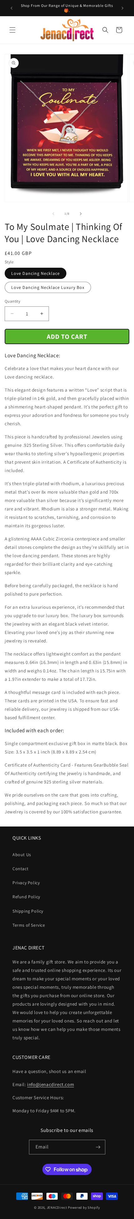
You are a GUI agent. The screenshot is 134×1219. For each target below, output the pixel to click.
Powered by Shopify (84, 1207)
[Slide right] (81, 214)
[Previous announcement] (11, 8)
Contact (20, 868)
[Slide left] (53, 214)
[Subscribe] (98, 1147)
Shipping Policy (27, 911)
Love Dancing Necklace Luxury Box (47, 287)
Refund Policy (26, 897)
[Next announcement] (122, 8)
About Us (21, 854)
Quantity (12, 301)
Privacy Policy (26, 882)
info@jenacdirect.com (50, 1084)
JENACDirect (57, 1207)
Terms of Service (28, 925)
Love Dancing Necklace (35, 273)
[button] (12, 30)
